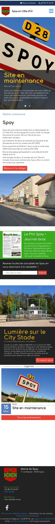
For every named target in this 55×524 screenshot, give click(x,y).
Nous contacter (29, 3)
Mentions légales (20, 513)
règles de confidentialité (44, 519)
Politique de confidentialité (27, 516)
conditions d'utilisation (19, 521)
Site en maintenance (29, 408)
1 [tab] (25, 106)
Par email (9, 492)
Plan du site (6, 513)
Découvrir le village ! (14, 168)
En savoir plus (45, 360)
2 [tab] (29, 106)
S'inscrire (42, 273)
